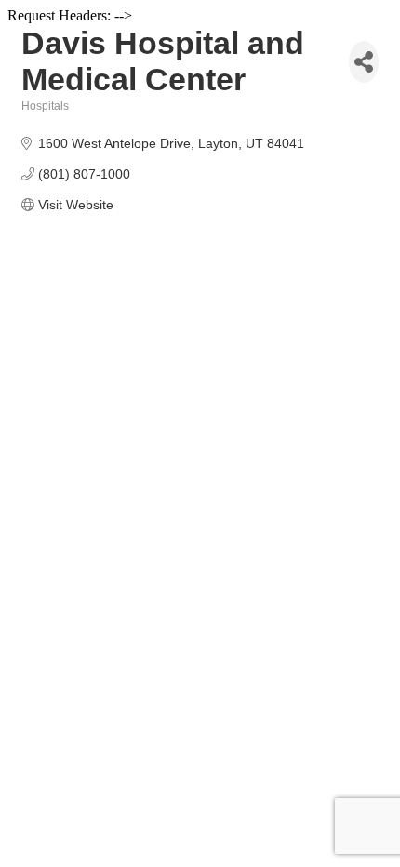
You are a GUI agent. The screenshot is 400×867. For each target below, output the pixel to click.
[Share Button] (364, 62)
